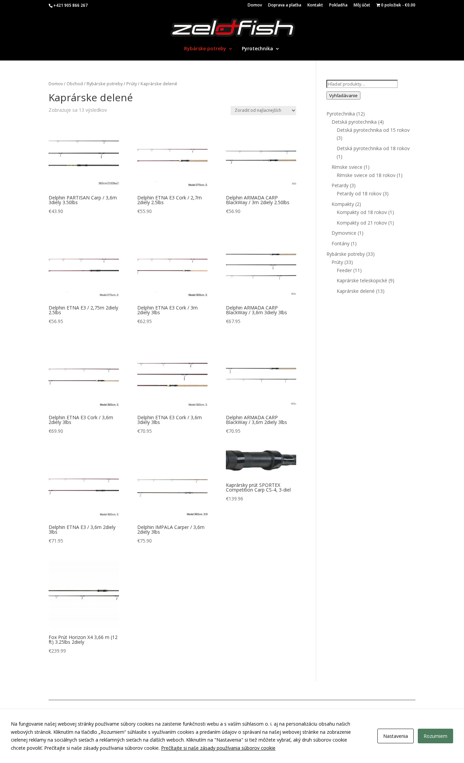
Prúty (131, 84)
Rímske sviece (347, 167)
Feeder (344, 270)
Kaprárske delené (356, 291)
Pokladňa (338, 5)
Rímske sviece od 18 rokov (366, 175)
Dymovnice (344, 233)
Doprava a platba (284, 5)
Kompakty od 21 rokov (362, 222)
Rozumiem (435, 736)
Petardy (340, 185)
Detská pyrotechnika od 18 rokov (373, 148)
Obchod (75, 84)
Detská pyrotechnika (354, 122)
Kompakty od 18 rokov (362, 212)
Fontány (341, 243)
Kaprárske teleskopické (362, 280)
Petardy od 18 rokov (359, 193)
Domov (255, 5)
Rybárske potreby (205, 49)
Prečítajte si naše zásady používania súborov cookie (218, 748)
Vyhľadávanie (343, 95)
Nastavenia (395, 736)
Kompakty (343, 204)
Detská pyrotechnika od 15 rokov (373, 130)
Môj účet (362, 5)
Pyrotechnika (257, 49)
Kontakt (315, 5)
